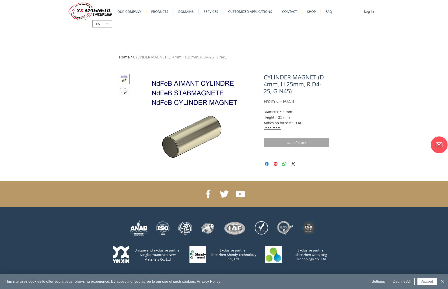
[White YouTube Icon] (240, 194)
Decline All (402, 281)
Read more (272, 128)
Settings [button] (378, 281)
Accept (427, 281)
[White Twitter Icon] (224, 194)
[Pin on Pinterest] (275, 164)
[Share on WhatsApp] (284, 164)
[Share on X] (293, 164)
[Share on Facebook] (267, 164)
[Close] (442, 281)
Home (124, 57)
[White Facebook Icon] (208, 194)
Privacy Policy (208, 281)
